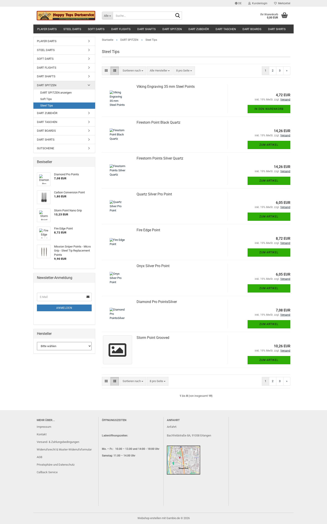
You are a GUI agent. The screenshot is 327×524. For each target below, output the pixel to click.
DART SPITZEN (172, 29)
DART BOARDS (251, 29)
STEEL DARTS (72, 29)
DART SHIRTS (277, 29)
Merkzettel (283, 3)
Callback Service (47, 472)
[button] (238, 3)
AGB (39, 457)
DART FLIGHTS (121, 29)
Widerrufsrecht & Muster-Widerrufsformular (64, 449)
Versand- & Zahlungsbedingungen (58, 442)
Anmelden (64, 307)
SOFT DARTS (96, 29)
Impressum (44, 426)
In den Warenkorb (268, 109)
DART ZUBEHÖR (198, 29)
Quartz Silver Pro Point (154, 194)
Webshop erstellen (149, 518)
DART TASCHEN (226, 29)
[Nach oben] (314, 517)
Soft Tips (46, 99)
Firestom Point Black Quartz (158, 122)
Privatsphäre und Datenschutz (56, 464)
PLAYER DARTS (47, 29)
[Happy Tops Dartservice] (66, 16)
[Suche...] (178, 16)
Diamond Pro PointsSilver (157, 302)
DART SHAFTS (146, 29)
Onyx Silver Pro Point (153, 266)
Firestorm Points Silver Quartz (160, 158)
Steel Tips (46, 105)
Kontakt (41, 434)
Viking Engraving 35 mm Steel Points (166, 86)
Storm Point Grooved (153, 338)
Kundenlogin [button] (259, 3)
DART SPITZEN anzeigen (56, 92)
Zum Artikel (268, 144)
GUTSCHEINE (45, 148)
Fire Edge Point (148, 230)
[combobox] (133, 70)
